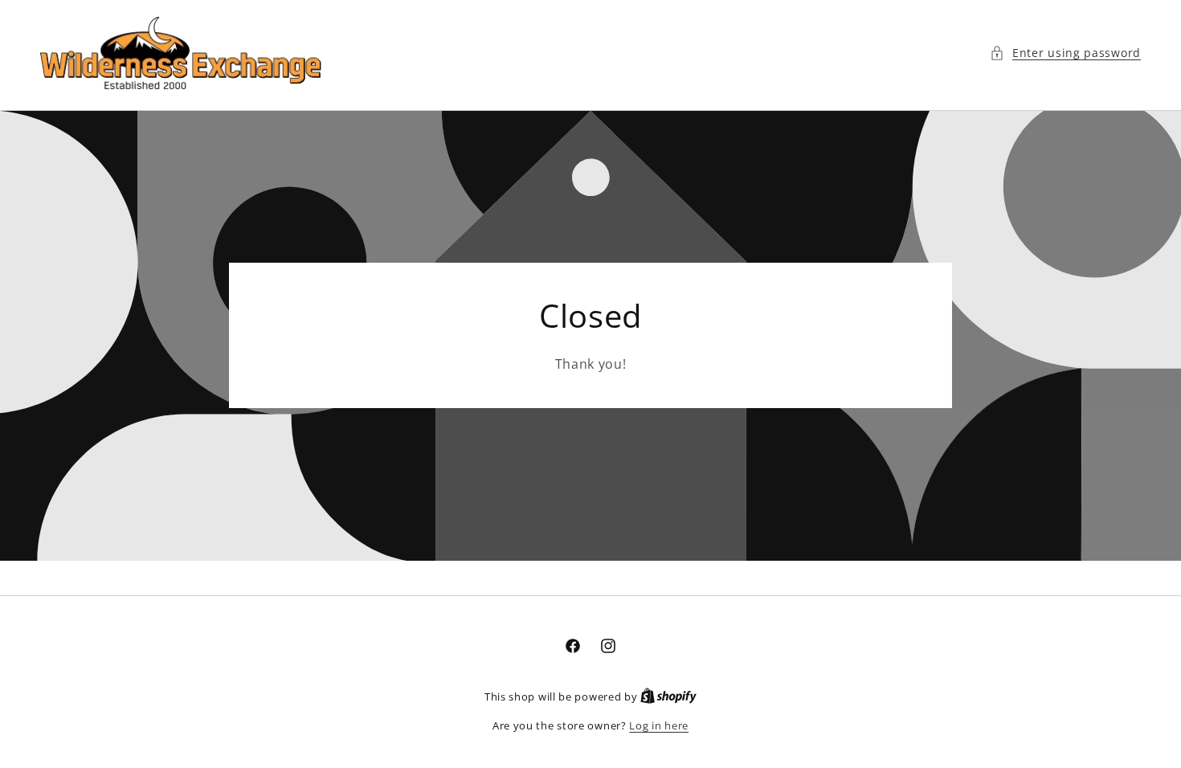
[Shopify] (668, 696)
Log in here (659, 725)
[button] (1065, 53)
